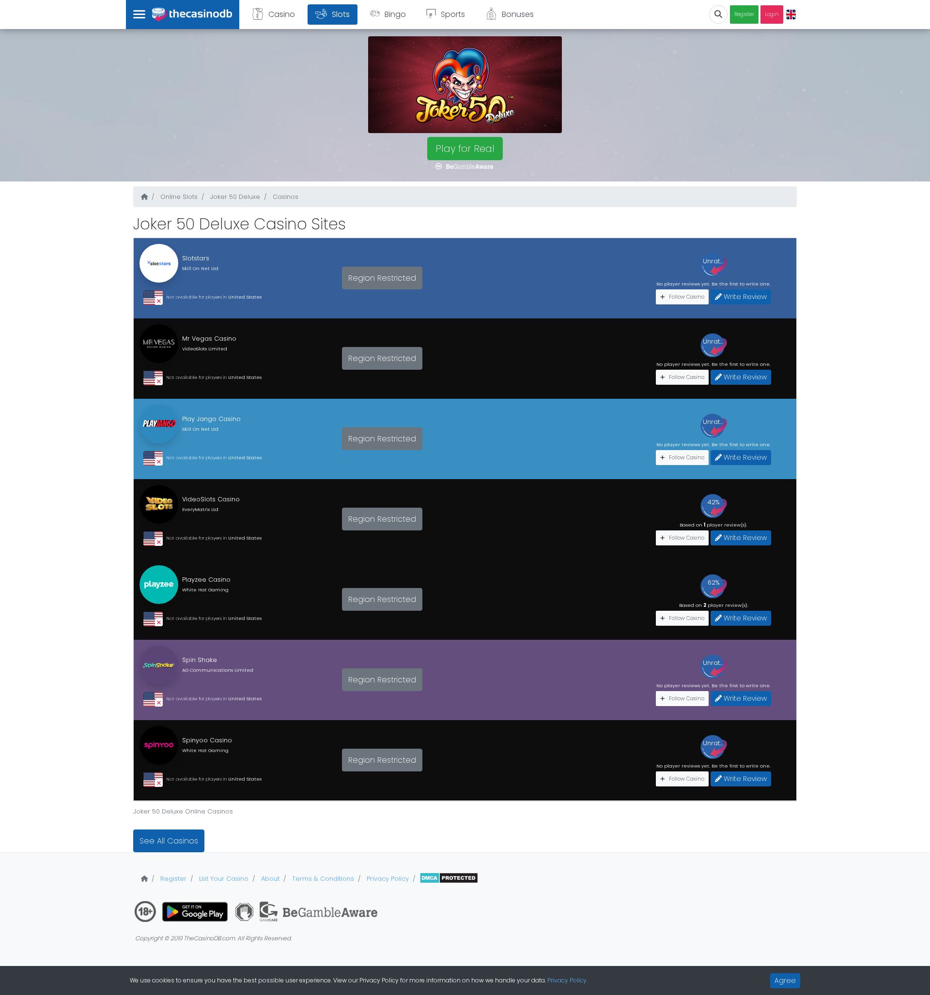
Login (772, 14)
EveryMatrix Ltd (200, 509)
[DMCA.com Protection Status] (448, 878)
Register (744, 14)
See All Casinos (169, 840)
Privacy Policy (387, 878)
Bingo (395, 14)
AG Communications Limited (217, 670)
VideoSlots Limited (204, 349)
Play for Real (465, 148)
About (269, 878)
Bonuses (518, 14)
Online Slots (178, 197)
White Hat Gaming (205, 590)
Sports (453, 14)
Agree (785, 980)
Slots (341, 14)
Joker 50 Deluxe (234, 197)
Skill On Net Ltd (200, 268)
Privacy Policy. (567, 980)
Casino (281, 14)
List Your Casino (222, 878)
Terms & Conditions (322, 878)
